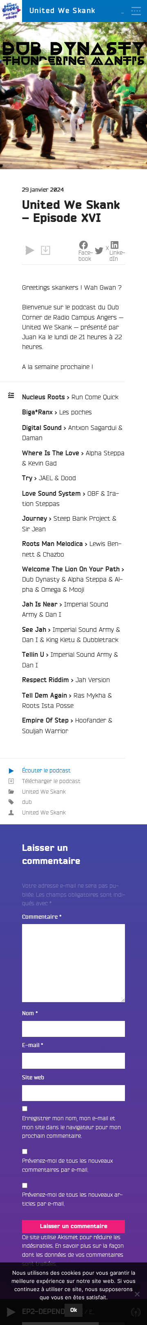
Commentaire (42, 917)
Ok (73, 1310)
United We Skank (44, 791)
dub (27, 802)
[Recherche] (136, 33)
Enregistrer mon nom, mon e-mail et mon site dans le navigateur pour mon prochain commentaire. (71, 1127)
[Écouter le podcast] (30, 250)
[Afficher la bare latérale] (136, 48)
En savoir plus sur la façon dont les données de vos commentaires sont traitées (73, 1254)
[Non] (137, 1294)
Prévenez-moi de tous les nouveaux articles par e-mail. (72, 1199)
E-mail (32, 1045)
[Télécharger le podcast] (45, 250)
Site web (33, 1077)
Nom (30, 1013)
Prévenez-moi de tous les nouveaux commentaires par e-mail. (67, 1165)
